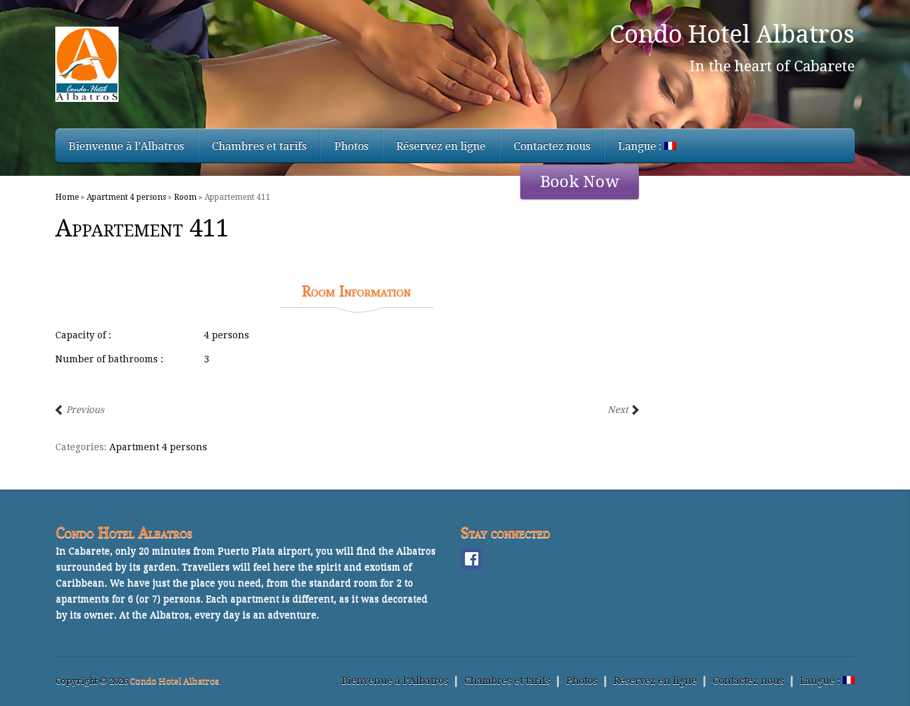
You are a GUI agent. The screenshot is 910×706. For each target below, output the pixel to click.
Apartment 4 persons (126, 197)
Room (185, 197)
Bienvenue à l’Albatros (126, 146)
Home (67, 197)
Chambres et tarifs (259, 146)
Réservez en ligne (441, 146)
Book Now (579, 182)
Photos (351, 146)
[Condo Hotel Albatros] (207, 64)
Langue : (641, 146)
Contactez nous (552, 146)
